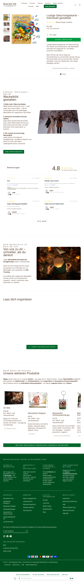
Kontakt (31, 6)
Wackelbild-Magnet (9, 506)
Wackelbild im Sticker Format (8, 513)
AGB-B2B (65, 513)
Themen (40, 3)
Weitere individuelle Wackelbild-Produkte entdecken (42, 445)
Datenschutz (16, 564)
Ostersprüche (27, 510)
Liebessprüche (27, 501)
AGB (64, 504)
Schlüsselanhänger (62, 435)
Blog (44, 512)
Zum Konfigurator (13, 151)
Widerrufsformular (68, 510)
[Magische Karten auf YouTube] (11, 536)
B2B (37, 6)
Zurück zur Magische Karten (43, 346)
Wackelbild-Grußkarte (7, 502)
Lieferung (46, 503)
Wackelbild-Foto (8, 498)
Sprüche (47, 3)
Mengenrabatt (47, 509)
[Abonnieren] (27, 531)
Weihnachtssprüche (29, 504)
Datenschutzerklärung (70, 501)
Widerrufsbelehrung (69, 507)
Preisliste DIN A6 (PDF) (10, 548)
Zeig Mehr (15, 185)
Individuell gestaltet (54, 187)
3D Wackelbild (10, 428)
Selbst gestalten (63, 39)
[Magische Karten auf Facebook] (7, 536)
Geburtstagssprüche (29, 498)
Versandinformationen (63, 68)
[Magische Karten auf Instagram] (4, 536)
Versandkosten (54, 28)
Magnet (32, 434)
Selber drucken (58, 3)
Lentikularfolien (8, 521)
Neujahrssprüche (28, 507)
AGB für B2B (7, 551)
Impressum (66, 498)
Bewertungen (47, 506)
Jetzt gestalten (50, 6)
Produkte (24, 3)
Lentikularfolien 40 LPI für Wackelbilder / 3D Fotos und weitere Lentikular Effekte (22, 189)
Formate (32, 3)
